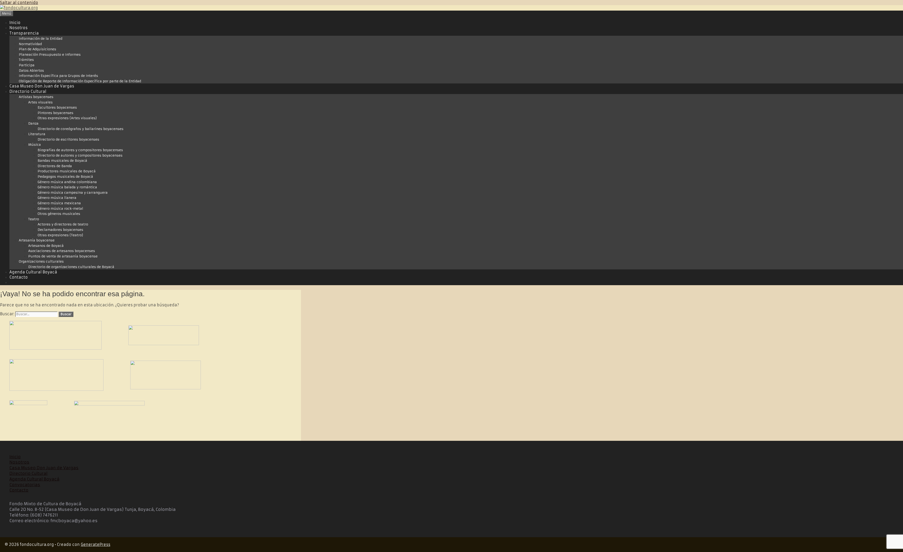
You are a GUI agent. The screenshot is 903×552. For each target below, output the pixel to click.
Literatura (36, 134)
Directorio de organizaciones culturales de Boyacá (71, 267)
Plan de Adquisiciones (37, 49)
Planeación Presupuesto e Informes (50, 54)
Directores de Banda (55, 166)
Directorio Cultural (27, 91)
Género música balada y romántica (67, 187)
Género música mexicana (59, 203)
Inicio (14, 22)
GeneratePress (95, 544)
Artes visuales (40, 102)
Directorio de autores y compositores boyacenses (80, 155)
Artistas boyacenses (36, 97)
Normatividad (30, 44)
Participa (27, 65)
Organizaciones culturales (41, 261)
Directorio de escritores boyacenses (68, 139)
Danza (33, 123)
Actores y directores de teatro (63, 224)
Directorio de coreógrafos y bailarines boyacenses (80, 129)
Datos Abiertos (31, 70)
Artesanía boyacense (37, 240)
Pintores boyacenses (55, 113)
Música (34, 144)
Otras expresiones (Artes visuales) (67, 118)
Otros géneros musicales (59, 214)
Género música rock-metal (60, 208)
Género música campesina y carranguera (73, 192)
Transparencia (24, 33)
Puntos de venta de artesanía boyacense (63, 256)
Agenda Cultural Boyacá (33, 272)
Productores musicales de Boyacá (67, 171)
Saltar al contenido (19, 2)
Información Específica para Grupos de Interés (58, 76)
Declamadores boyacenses (60, 230)
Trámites (26, 60)
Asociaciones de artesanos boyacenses (61, 251)
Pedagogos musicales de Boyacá (65, 176)
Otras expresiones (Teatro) (60, 235)
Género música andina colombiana (67, 182)
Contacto (18, 277)
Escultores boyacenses (57, 107)
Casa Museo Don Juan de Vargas (41, 86)
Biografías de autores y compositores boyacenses (80, 150)
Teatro (33, 219)
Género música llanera (57, 198)
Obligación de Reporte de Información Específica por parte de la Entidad (80, 81)
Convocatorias (24, 484)
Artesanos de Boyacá (46, 246)
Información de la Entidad (40, 38)
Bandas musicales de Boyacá (62, 160)
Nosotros (18, 27)
